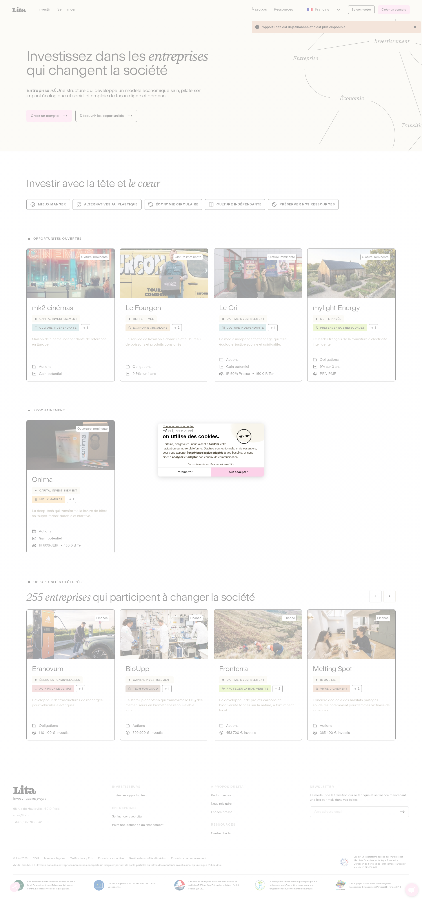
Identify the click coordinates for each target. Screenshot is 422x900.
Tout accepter (237, 472)
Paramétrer (185, 472)
